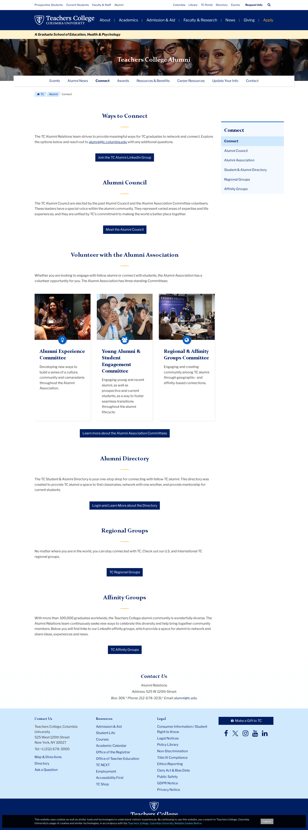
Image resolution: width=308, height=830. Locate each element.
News (230, 20)
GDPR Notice (167, 783)
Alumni (118, 4)
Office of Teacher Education (117, 759)
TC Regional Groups (124, 572)
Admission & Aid (160, 20)
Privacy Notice (168, 790)
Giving (249, 20)
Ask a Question (46, 770)
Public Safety (167, 777)
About (105, 20)
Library (193, 4)
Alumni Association (239, 160)
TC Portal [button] (206, 4)
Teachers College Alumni (154, 60)
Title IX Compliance (172, 758)
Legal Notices (168, 738)
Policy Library (167, 745)
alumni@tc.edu (185, 698)
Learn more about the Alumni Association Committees (125, 433)
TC (42, 94)
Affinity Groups (236, 189)
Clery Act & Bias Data (173, 770)
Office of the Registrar (113, 752)
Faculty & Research (200, 20)
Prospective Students (49, 4)
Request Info (254, 4)
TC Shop (102, 784)
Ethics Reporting (170, 764)
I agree (267, 821)
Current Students (77, 4)
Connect (231, 141)
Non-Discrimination (172, 751)
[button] (269, 5)
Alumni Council (236, 151)
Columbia (179, 4)
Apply (268, 20)
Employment (106, 771)
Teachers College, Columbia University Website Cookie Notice (165, 823)
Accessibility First (109, 778)
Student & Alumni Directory (245, 170)
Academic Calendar (111, 746)
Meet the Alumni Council (125, 230)
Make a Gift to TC (248, 721)
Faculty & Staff (101, 4)
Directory (222, 4)
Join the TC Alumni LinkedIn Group (124, 157)
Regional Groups (237, 179)
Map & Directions (48, 757)
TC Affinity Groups (125, 650)
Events (235, 4)
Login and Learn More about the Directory (124, 506)
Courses (102, 739)
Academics (128, 20)
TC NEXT (103, 765)
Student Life (105, 733)
